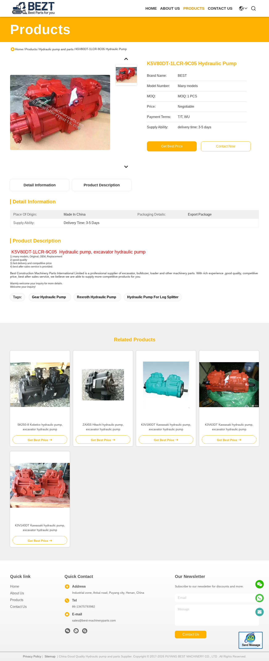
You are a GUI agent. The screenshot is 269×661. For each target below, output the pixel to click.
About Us (17, 593)
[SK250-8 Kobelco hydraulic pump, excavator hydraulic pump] (40, 384)
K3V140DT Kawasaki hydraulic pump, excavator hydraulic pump (40, 528)
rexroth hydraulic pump (96, 297)
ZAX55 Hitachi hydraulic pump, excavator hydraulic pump (103, 427)
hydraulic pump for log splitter (152, 297)
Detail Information (40, 185)
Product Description (102, 185)
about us (170, 8)
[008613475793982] (259, 598)
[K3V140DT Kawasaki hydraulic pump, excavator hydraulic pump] (40, 485)
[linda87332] (85, 632)
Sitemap (50, 656)
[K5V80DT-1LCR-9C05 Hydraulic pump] (60, 112)
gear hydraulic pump (49, 297)
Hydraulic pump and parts (56, 49)
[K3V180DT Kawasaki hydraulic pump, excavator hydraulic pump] (166, 385)
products (193, 8)
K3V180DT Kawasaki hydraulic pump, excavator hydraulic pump (166, 427)
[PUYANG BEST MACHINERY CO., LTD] (33, 8)
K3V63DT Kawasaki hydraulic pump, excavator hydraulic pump (229, 427)
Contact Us (18, 606)
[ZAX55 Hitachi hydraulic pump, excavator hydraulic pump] (103, 384)
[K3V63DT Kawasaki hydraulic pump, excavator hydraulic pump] (229, 384)
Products (31, 49)
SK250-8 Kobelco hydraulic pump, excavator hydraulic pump (40, 427)
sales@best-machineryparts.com (94, 620)
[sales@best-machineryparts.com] (259, 612)
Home (151, 8)
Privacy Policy (32, 656)
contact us (220, 8)
